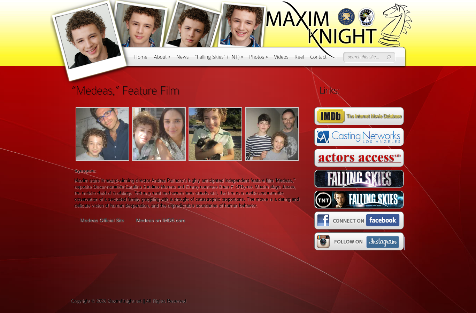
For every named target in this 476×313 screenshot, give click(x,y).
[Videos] (281, 59)
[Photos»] (258, 59)
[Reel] (299, 59)
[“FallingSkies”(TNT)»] (219, 59)
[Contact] (318, 59)
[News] (182, 59)
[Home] (141, 59)
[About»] (162, 59)
